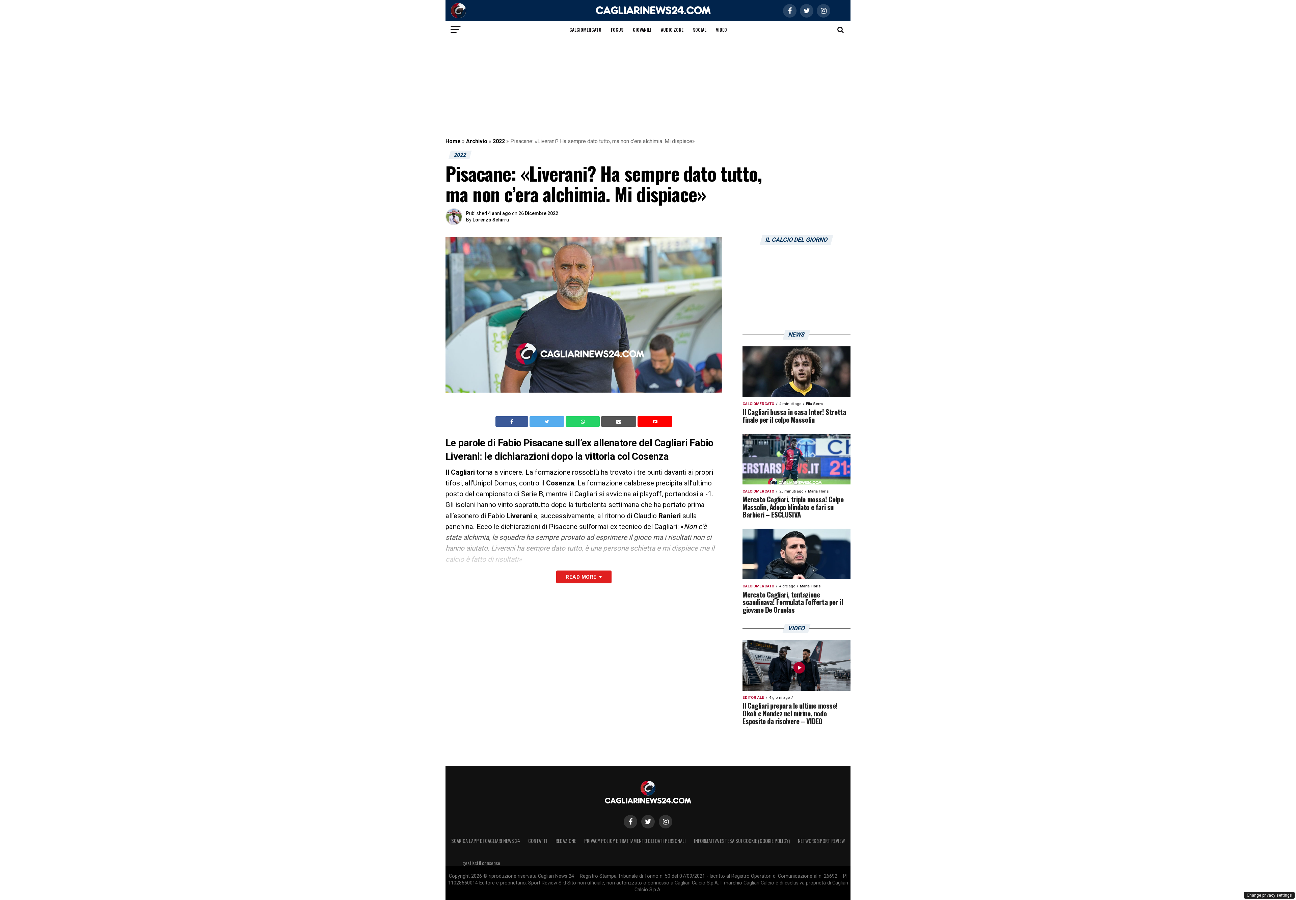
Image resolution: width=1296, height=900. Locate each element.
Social (699, 29)
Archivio (476, 141)
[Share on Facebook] (512, 421)
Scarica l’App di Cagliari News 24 (485, 840)
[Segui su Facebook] (630, 821)
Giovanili (642, 29)
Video (721, 29)
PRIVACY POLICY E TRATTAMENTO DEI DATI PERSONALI (635, 840)
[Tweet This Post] (548, 421)
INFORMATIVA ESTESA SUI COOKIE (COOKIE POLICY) (742, 840)
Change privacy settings (1269, 895)
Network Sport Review (821, 840)
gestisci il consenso (481, 863)
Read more (581, 577)
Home (453, 141)
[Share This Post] (583, 421)
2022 (499, 141)
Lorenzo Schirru (491, 219)
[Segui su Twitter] (648, 821)
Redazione (566, 840)
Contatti (537, 840)
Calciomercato (585, 29)
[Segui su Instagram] (665, 821)
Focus (617, 29)
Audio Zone (672, 29)
